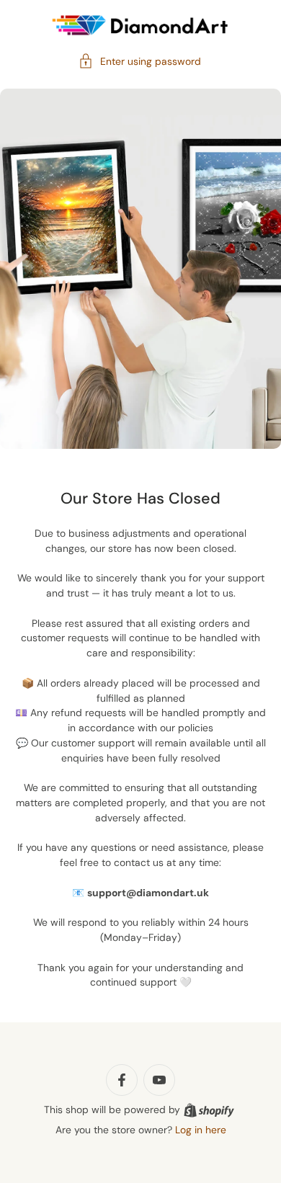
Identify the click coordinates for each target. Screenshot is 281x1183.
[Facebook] (122, 1080)
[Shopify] (209, 1110)
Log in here (200, 1129)
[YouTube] (159, 1080)
